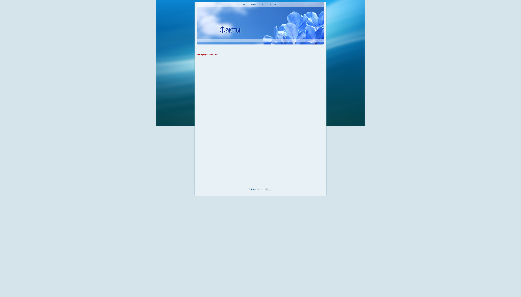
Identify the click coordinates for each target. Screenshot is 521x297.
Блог (243, 5)
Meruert (269, 189)
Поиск (253, 5)
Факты (230, 30)
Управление (274, 5)
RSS (263, 5)
